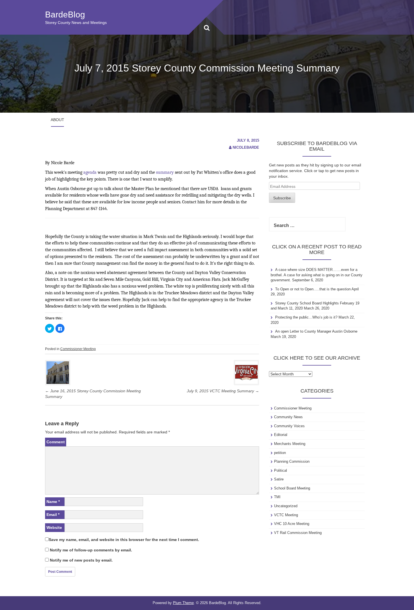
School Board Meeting (292, 488)
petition (280, 453)
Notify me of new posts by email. (81, 560)
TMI (277, 497)
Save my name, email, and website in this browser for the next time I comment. (124, 539)
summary (165, 172)
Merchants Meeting (289, 444)
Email (52, 514)
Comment (55, 442)
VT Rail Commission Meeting (298, 533)
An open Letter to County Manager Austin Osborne (316, 331)
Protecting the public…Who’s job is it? (306, 317)
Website (54, 527)
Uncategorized (285, 506)
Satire (279, 479)
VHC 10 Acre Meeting (291, 524)
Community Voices (289, 426)
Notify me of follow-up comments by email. (91, 550)
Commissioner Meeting (78, 349)
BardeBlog (65, 14)
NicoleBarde (246, 147)
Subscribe (282, 198)
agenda (90, 172)
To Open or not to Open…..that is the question (313, 289)
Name (53, 501)
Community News (288, 417)
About (57, 119)
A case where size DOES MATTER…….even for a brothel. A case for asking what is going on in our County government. (316, 275)
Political (280, 470)
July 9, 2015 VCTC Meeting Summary (223, 391)
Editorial (280, 435)
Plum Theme (183, 603)
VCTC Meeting (286, 515)
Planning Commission (292, 461)
